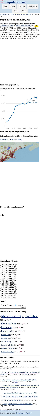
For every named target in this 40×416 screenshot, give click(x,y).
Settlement (20, 305)
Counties (21, 6)
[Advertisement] (20, 61)
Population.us (15, 2)
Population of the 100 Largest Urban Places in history (20, 396)
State (4, 305)
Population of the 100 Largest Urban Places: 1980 (19, 393)
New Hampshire (26, 14)
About (24, 11)
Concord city (9, 323)
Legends (12, 140)
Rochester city (7, 331)
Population (3, 140)
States (13, 6)
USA (5, 6)
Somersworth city (7, 345)
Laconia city (6, 335)
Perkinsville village (7, 352)
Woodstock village (7, 348)
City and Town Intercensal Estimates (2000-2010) (19, 380)
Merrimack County (7, 26)
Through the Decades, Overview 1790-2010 (17, 404)
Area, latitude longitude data (11, 400)
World (16, 11)
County (12, 305)
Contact (28, 413)
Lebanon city (5, 338)
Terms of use (20, 413)
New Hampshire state (23, 26)
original (26, 374)
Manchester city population (19, 316)
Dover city (6, 327)
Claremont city (6, 341)
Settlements (32, 6)
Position (19, 140)
